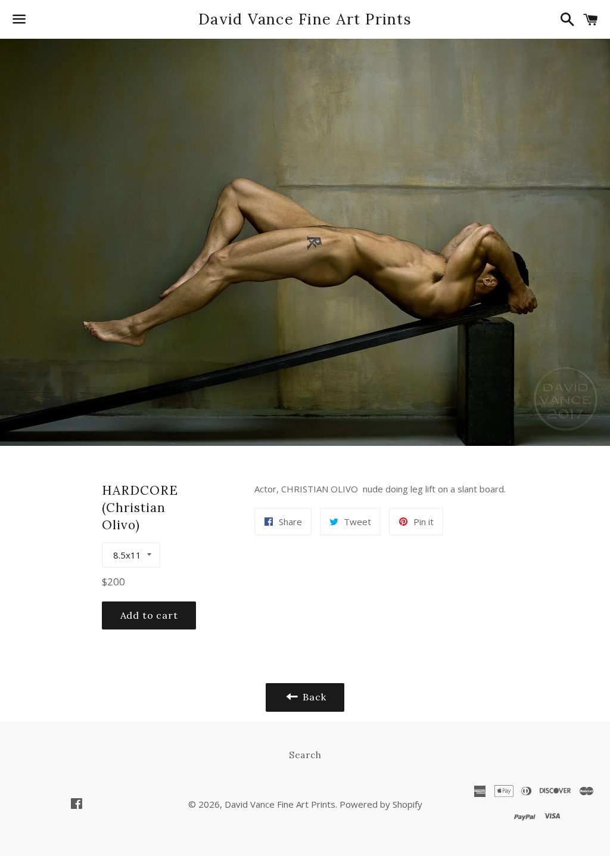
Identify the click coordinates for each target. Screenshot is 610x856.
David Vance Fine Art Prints (305, 19)
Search (305, 755)
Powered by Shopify (381, 804)
